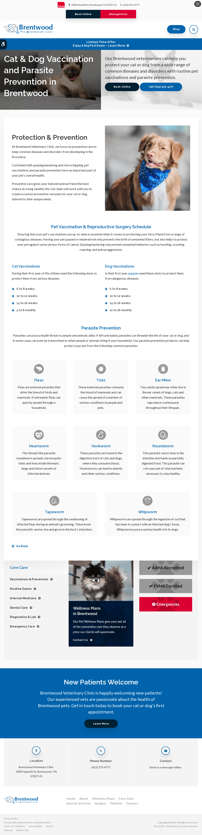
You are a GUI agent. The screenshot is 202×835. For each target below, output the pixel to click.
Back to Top (22, 830)
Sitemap (8, 830)
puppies (133, 273)
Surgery (100, 803)
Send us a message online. (166, 767)
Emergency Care (22, 626)
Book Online (83, 14)
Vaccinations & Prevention (29, 579)
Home (70, 798)
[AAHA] (63, 5)
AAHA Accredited (168, 567)
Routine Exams (21, 588)
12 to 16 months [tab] (121, 310)
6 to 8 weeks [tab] (26, 288)
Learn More (101, 723)
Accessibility (35, 826)
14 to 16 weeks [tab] (27, 303)
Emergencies (118, 14)
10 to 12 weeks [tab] (27, 296)
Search (49, 826)
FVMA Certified (168, 586)
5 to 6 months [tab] (26, 310)
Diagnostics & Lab (23, 617)
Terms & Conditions (14, 826)
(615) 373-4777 (131, 4)
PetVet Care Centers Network (181, 826)
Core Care (126, 798)
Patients (116, 803)
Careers (132, 803)
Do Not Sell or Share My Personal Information (27, 822)
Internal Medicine (23, 598)
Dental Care (19, 607)
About (83, 798)
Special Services (78, 803)
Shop (176, 29)
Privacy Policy (11, 818)
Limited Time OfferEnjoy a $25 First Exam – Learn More (99, 43)
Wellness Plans (103, 798)
